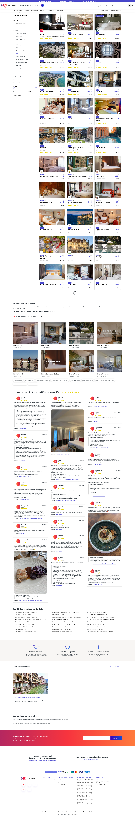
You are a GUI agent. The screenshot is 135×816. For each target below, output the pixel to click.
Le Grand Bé (22, 460)
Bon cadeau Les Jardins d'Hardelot (62, 631)
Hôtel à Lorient (74, 345)
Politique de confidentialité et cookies (71, 811)
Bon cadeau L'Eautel (20, 634)
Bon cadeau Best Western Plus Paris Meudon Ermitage (67, 617)
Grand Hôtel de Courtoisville (100, 447)
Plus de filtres (16, 95)
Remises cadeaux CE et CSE (84, 803)
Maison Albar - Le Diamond (63, 454)
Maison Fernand (97, 584)
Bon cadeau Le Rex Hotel (96, 629)
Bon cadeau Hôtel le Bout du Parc (61, 629)
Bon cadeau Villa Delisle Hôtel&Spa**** (25, 631)
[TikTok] (29, 789)
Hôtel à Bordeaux (103, 345)
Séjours (14, 12)
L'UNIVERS (95, 421)
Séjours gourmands (21, 45)
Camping (18, 68)
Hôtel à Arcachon (103, 374)
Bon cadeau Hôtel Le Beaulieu (98, 622)
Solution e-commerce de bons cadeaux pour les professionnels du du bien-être (85, 791)
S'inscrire (116, 738)
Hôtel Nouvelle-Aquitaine (43, 380)
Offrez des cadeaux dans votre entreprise (85, 801)
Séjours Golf (19, 71)
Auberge (18, 65)
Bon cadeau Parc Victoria (59, 627)
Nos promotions (100, 784)
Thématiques (60, 10)
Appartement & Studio (22, 62)
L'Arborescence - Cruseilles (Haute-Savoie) (30, 600)
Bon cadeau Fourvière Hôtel (60, 619)
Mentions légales (88, 811)
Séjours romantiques (21, 50)
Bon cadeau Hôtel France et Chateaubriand (64, 624)
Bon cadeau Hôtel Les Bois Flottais (24, 624)
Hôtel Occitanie (33, 384)
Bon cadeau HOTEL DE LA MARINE (24, 627)
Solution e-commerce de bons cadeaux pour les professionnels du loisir (85, 795)
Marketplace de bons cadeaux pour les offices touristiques (85, 798)
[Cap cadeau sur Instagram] (29, 785)
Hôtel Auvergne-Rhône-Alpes (60, 380)
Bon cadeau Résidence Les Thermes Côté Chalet (65, 612)
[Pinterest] (23, 789)
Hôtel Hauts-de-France (20, 384)
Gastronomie (18, 76)
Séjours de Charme (21, 33)
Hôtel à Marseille (18, 374)
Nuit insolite (19, 42)
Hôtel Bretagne (18, 380)
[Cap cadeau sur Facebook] (23, 785)
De (13, 91)
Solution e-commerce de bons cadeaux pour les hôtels (85, 787)
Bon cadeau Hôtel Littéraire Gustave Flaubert (102, 619)
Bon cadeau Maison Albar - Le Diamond (26, 612)
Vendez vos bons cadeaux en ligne (85, 780)
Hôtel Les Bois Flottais (25, 476)
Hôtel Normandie (75, 380)
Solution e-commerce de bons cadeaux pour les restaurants (85, 784)
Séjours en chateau (21, 56)
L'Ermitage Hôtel (97, 464)
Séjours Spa (19, 36)
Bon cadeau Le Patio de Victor (98, 634)
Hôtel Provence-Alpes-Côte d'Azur (104, 380)
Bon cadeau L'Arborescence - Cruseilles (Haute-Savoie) (30, 619)
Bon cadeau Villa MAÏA (21, 629)
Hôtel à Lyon (45, 345)
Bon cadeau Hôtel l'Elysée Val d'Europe (100, 627)
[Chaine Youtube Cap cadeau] (35, 785)
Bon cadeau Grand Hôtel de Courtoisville (26, 617)
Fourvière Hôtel (23, 428)
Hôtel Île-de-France (87, 380)
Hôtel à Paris (17, 345)
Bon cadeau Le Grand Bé (22, 622)
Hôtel (18, 12)
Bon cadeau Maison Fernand (23, 614)
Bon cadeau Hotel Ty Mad (97, 624)
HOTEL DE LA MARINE (99, 496)
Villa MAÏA (22, 533)
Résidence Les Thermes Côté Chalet (66, 500)
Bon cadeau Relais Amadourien (98, 614)
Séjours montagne (20, 47)
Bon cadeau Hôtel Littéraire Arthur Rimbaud (101, 631)
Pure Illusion (74, 814)
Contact (98, 779)
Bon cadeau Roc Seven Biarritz (98, 612)
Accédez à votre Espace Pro (85, 782)
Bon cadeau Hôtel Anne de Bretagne (62, 634)
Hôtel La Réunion (29, 380)
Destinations (51, 10)
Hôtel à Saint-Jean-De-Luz (50, 374)
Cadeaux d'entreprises (102, 786)
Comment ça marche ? (102, 781)
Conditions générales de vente (50, 811)
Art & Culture (18, 82)
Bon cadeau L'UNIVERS (58, 614)
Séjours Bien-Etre (20, 39)
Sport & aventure (19, 79)
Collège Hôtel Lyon (24, 499)
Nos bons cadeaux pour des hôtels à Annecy (28, 697)
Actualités (99, 782)
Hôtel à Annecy (74, 374)
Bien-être (17, 74)
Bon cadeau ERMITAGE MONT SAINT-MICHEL (102, 617)
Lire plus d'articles (115, 667)
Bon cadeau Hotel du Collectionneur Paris (63, 622)
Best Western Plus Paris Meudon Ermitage (30, 518)
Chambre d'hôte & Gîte (22, 59)
